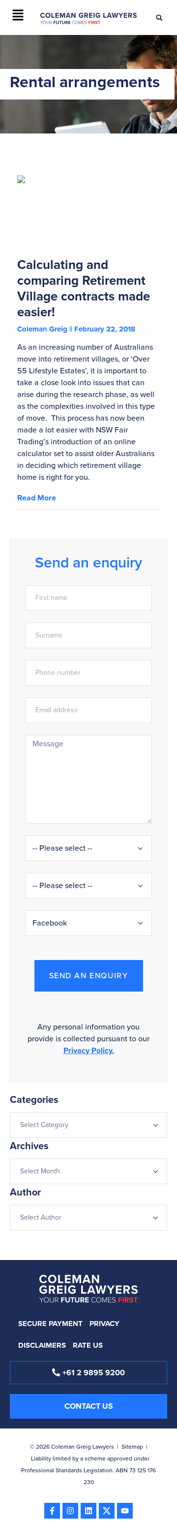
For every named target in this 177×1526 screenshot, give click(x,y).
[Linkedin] (88, 1511)
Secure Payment (50, 1323)
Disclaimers (42, 1345)
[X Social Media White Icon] (107, 1511)
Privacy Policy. (88, 1050)
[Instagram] (70, 1511)
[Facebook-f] (52, 1511)
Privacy (104, 1323)
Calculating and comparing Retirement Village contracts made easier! (83, 288)
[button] (18, 16)
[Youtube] (125, 1511)
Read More (36, 497)
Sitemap (132, 1446)
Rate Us (88, 1345)
